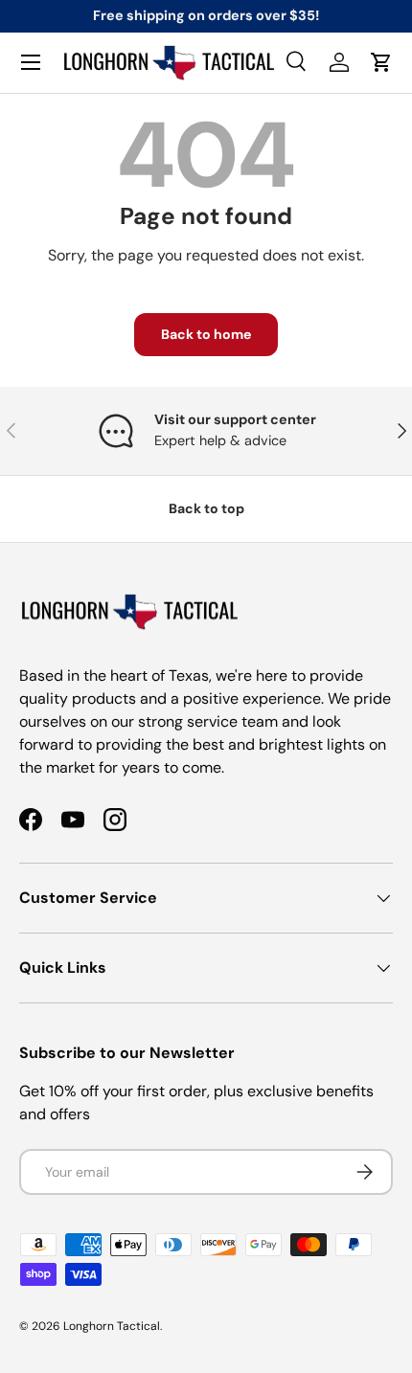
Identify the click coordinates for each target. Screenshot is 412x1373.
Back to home (206, 334)
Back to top (206, 508)
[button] (381, 62)
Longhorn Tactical (111, 1326)
